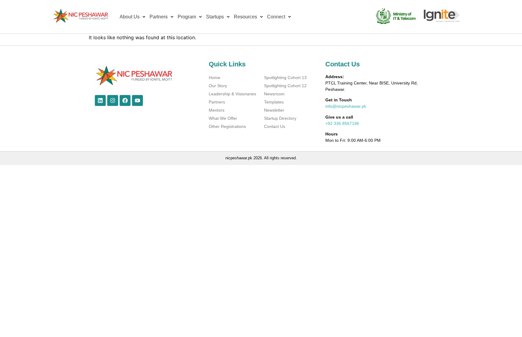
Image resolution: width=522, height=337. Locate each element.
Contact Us (274, 126)
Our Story (218, 85)
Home (214, 77)
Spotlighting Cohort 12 (285, 85)
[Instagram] (112, 100)
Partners (217, 102)
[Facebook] (125, 100)
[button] (132, 17)
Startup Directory (280, 118)
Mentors (216, 110)
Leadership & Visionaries (232, 93)
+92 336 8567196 (342, 123)
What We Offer (223, 118)
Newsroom (274, 93)
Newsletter (274, 110)
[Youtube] (137, 100)
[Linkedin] (100, 100)
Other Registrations (227, 126)
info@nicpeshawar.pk (345, 106)
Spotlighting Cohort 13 (285, 77)
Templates (274, 102)
